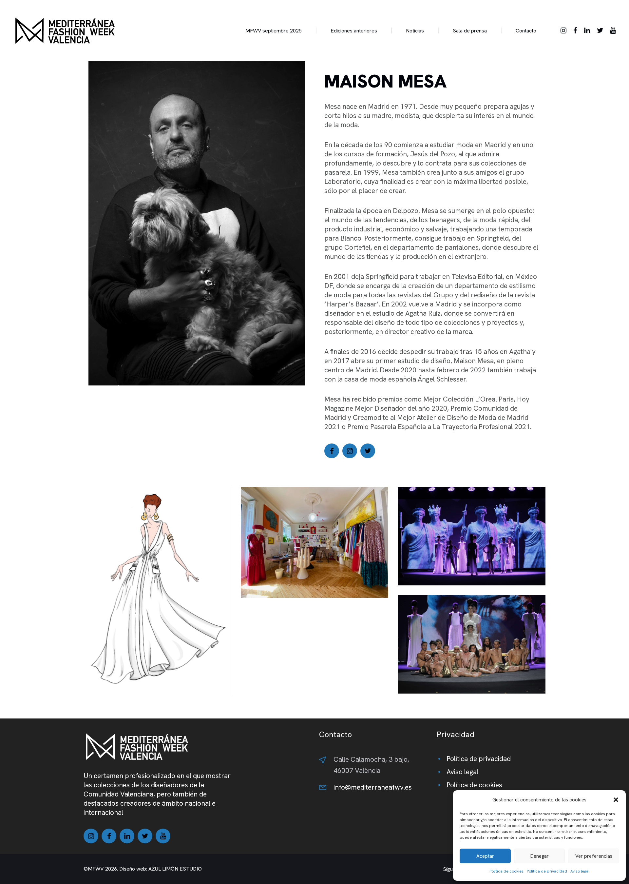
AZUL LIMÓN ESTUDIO (175, 868)
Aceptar (485, 856)
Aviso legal (579, 871)
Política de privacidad (547, 871)
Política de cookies (506, 871)
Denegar (539, 856)
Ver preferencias (593, 856)
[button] (616, 799)
